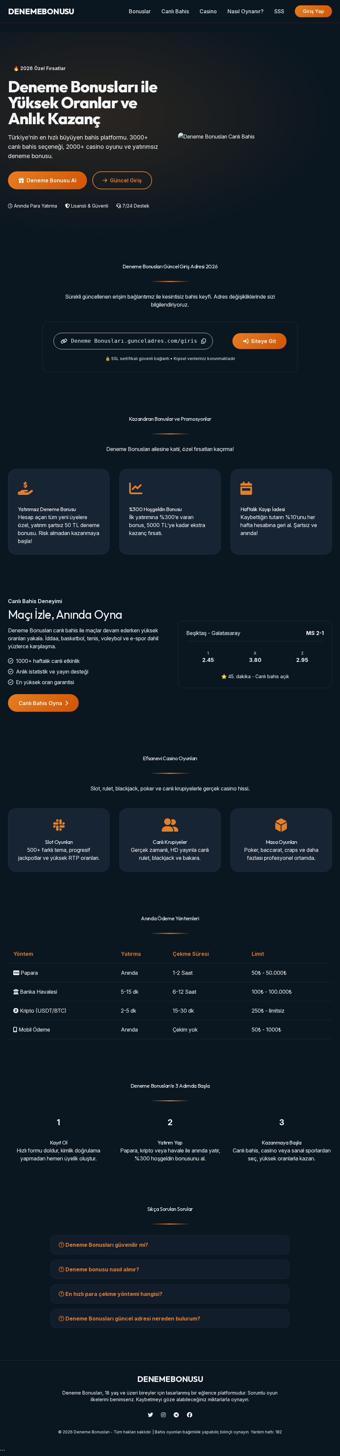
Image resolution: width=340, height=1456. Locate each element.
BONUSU (41, 11)
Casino (208, 11)
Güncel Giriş (126, 180)
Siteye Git (263, 341)
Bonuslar (140, 11)
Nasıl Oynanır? (245, 11)
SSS (279, 11)
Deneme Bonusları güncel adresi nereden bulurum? (132, 1318)
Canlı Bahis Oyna (40, 703)
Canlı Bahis (175, 11)
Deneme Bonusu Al (51, 180)
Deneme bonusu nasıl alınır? (101, 1269)
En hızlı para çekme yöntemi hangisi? (113, 1294)
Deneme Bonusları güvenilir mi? (106, 1244)
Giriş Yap (313, 11)
